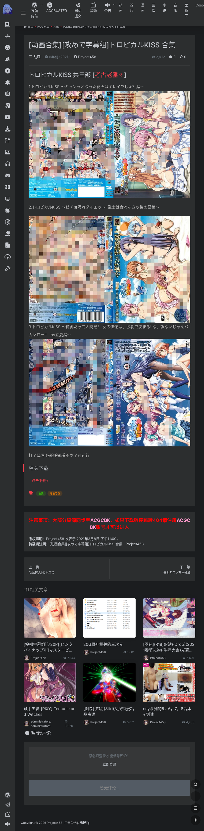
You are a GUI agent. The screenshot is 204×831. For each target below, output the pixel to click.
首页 (30, 26)
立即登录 (109, 764)
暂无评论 (41, 733)
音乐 (175, 7)
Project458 (86, 57)
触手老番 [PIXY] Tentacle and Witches (49, 711)
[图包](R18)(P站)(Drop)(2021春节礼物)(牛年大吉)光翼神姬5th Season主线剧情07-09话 (169, 647)
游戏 (131, 7)
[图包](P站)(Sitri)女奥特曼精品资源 (108, 711)
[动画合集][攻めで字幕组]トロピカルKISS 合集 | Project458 (97, 544)
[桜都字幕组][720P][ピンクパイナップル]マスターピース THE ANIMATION (48, 647)
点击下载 (39, 480)
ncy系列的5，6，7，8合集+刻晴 (167, 711)
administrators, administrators (41, 724)
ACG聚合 (43, 26)
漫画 (142, 7)
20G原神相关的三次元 (103, 644)
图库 (153, 7)
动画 (120, 7)
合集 (41, 493)
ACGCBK (100, 520)
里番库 (186, 10)
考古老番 (106, 74)
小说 (164, 7)
